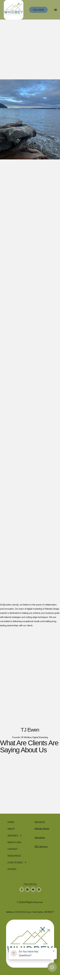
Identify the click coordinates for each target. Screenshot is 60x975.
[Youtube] (33, 889)
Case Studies (15, 862)
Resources (14, 856)
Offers (12, 869)
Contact (13, 849)
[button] (55, 10)
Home (11, 822)
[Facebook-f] (21, 889)
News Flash (14, 842)
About (11, 829)
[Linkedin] (38, 889)
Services (13, 835)
